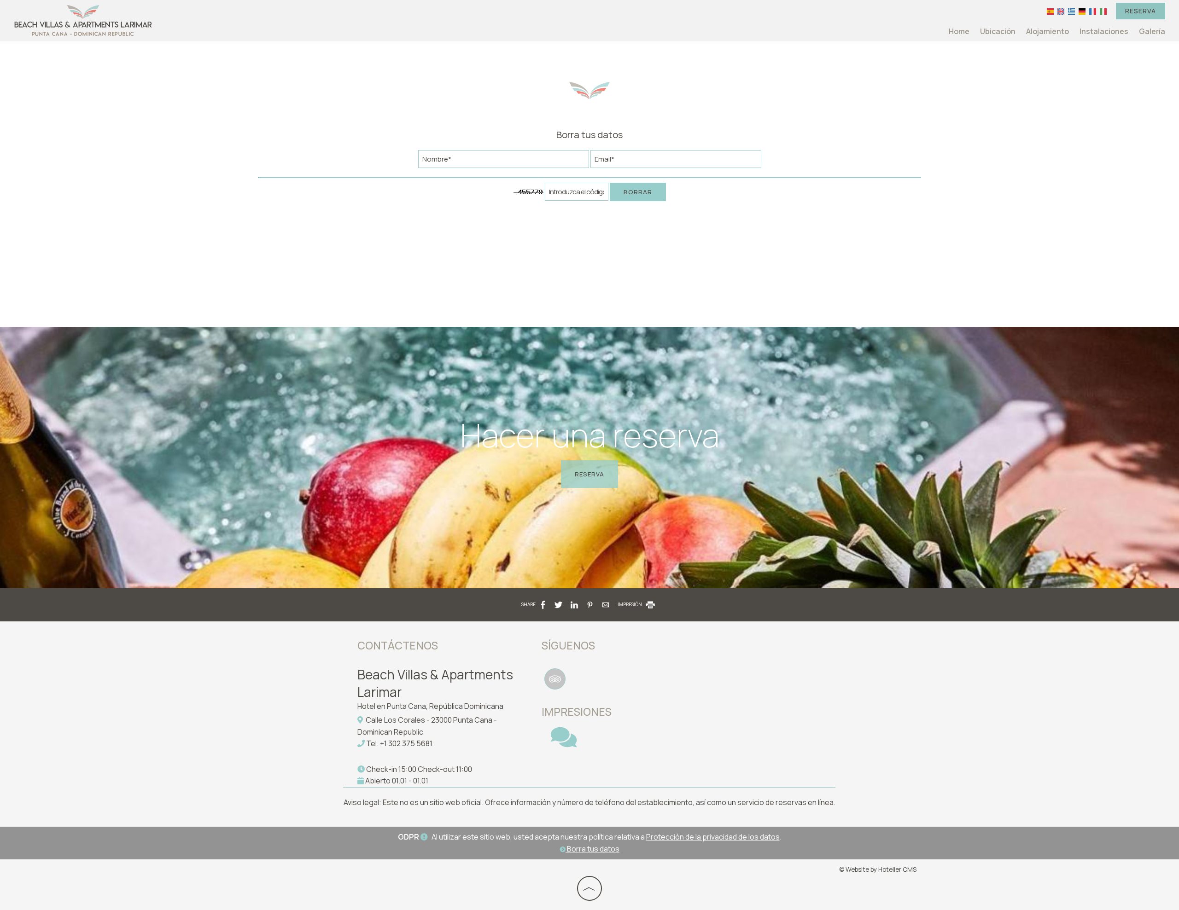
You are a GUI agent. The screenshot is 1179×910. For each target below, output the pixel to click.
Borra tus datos (592, 849)
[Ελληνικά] (1071, 11)
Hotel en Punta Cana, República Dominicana (430, 706)
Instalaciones (1104, 31)
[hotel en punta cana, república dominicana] (83, 20)
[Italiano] (1103, 11)
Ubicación (998, 31)
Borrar (638, 192)
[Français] (1092, 11)
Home (959, 31)
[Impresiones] (564, 743)
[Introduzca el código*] (576, 194)
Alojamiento (1047, 31)
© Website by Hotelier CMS (877, 869)
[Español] (1050, 11)
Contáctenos (397, 645)
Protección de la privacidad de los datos (713, 837)
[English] (1060, 11)
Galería (1152, 31)
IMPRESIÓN (630, 604)
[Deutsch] (1082, 11)
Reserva (1140, 10)
